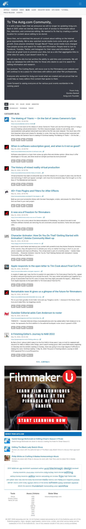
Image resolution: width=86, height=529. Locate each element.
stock (20, 486)
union (56, 486)
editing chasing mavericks (19, 476)
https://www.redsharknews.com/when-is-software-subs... (27, 151)
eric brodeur (54, 476)
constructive (39, 472)
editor (31, 476)
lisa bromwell (37, 480)
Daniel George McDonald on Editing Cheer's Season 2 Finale (37, 439)
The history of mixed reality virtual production (35, 167)
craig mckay (49, 472)
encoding (45, 476)
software (53, 482)
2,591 (43, 362)
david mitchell (59, 472)
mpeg (60, 480)
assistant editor (37, 468)
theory (31, 108)
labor (16, 480)
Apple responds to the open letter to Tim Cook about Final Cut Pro (46, 266)
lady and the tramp (25, 480)
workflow (63, 486)
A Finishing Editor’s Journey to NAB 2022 (33, 334)
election (38, 476)
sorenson (67, 483)
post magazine (68, 480)
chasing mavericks (19, 472)
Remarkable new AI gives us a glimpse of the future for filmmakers (46, 291)
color (22, 104)
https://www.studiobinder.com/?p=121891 (22, 123)
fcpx (61, 476)
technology (13, 108)
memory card (52, 480)
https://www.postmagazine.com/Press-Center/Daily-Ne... (27, 318)
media (45, 479)
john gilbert (10, 480)
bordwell (75, 468)
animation (35, 104)
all (6, 104)
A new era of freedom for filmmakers (30, 212)
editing (11, 104)
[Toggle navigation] (80, 4)
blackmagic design (60, 468)
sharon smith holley (20, 483)
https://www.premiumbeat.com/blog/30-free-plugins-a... (26, 196)
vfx (17, 104)
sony (60, 482)
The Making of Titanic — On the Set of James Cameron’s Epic (43, 118)
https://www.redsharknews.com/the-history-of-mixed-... (26, 172)
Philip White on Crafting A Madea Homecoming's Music (35, 456)
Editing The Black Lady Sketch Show (27, 447)
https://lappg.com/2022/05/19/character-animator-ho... (26, 243)
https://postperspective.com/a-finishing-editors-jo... (25, 339)
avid (46, 468)
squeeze (74, 483)
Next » (47, 362)
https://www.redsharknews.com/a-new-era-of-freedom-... (27, 217)
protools (76, 480)
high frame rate (70, 476)
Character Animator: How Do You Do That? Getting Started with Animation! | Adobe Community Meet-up (44, 236)
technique (23, 108)
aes (17, 468)
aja (20, 468)
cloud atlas (30, 472)
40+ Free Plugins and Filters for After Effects (35, 190)
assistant (26, 468)
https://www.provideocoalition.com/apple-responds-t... (26, 271)
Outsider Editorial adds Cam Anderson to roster (36, 312)
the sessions (27, 486)
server (10, 483)
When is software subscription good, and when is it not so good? (45, 146)
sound (28, 104)
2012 (9, 468)
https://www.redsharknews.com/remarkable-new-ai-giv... (27, 297)
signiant (30, 483)
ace (14, 468)
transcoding (48, 486)
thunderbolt (37, 486)
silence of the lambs (41, 483)
